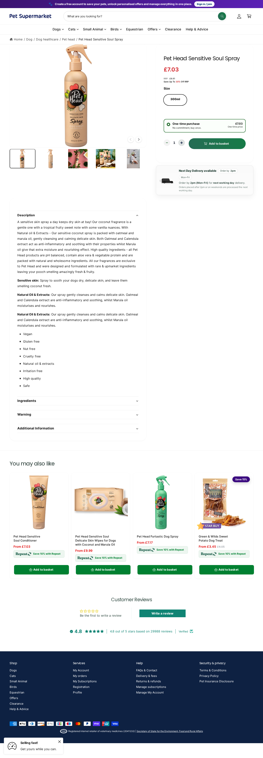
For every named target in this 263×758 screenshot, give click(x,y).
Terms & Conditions (212, 670)
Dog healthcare (47, 39)
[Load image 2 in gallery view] (50, 159)
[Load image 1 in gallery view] (22, 159)
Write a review (162, 613)
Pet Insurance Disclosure (216, 681)
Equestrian (17, 692)
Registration (81, 687)
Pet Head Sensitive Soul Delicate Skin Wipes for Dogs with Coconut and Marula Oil (95, 540)
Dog (29, 39)
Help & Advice (19, 709)
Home (18, 39)
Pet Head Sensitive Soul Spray (101, 39)
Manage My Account (150, 692)
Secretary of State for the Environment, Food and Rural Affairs (170, 731)
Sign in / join (204, 4)
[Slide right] (139, 139)
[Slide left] (131, 139)
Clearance (16, 703)
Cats (71, 29)
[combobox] (145, 16)
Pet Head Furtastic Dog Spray (157, 536)
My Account (81, 670)
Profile (77, 692)
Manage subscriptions (151, 687)
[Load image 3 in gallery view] (78, 159)
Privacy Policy (209, 676)
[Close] (59, 741)
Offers (152, 29)
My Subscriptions (85, 681)
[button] (249, 16)
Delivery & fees (146, 676)
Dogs (57, 29)
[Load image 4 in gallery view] (106, 159)
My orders (80, 676)
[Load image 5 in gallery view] (133, 159)
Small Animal (93, 29)
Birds (115, 29)
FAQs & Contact (146, 670)
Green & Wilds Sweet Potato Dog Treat (213, 538)
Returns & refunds (148, 681)
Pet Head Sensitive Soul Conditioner (26, 538)
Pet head (68, 39)
